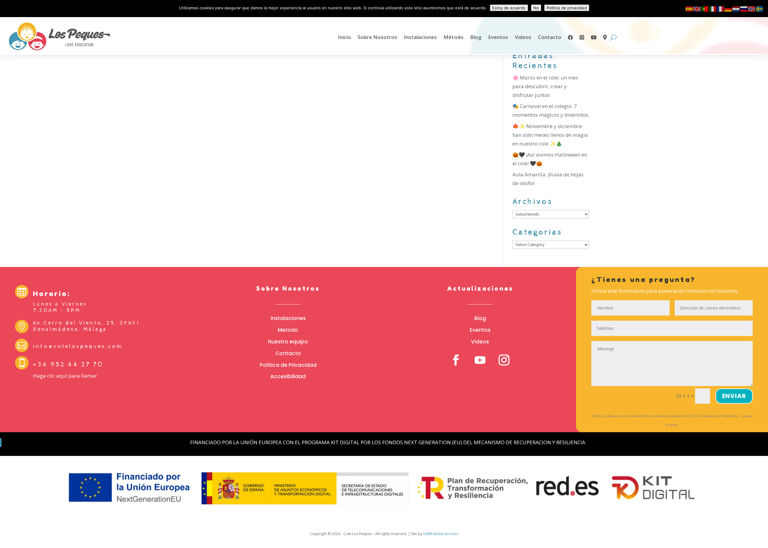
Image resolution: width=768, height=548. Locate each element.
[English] (697, 8)
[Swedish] (760, 8)
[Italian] (713, 8)
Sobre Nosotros (377, 37)
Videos (523, 37)
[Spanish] (689, 8)
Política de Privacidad (288, 365)
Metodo (288, 330)
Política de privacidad (567, 7)
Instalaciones (420, 37)
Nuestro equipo (288, 341)
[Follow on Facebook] (456, 360)
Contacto (549, 37)
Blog (476, 37)
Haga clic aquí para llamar (65, 375)
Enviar (734, 396)
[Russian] (744, 8)
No (536, 7)
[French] (720, 8)
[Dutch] (736, 8)
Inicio (344, 37)
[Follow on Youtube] (480, 360)
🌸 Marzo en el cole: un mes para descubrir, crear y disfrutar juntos (545, 86)
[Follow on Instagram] (504, 360)
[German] (728, 8)
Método (453, 37)
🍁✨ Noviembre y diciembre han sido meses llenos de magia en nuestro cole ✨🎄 (550, 135)
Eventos (498, 37)
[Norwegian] (752, 8)
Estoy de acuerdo (509, 7)
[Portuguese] (705, 8)
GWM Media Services (440, 533)
